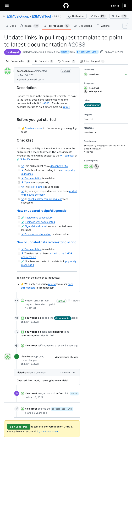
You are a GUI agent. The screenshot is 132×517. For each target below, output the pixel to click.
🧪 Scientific (24, 159)
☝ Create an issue (31, 128)
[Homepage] (66, 5)
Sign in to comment (48, 431)
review (52, 284)
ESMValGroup (18, 16)
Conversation (21, 61)
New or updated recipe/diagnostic (42, 210)
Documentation (32, 178)
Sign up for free (19, 426)
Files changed (95, 61)
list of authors (37, 186)
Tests (27, 182)
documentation (62, 318)
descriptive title (59, 165)
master (65, 52)
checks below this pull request (45, 198)
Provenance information (37, 234)
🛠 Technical (67, 155)
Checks (70, 61)
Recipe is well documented (40, 221)
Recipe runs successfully (39, 217)
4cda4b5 (75, 301)
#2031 (47, 103)
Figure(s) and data (35, 226)
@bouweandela (58, 380)
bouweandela (25, 70)
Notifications (78, 16)
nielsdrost (29, 51)
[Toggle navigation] (6, 5)
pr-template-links (87, 52)
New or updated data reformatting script (46, 242)
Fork (99, 16)
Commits (47, 61)
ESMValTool (41, 16)
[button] (32, 79)
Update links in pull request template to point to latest (40, 304)
